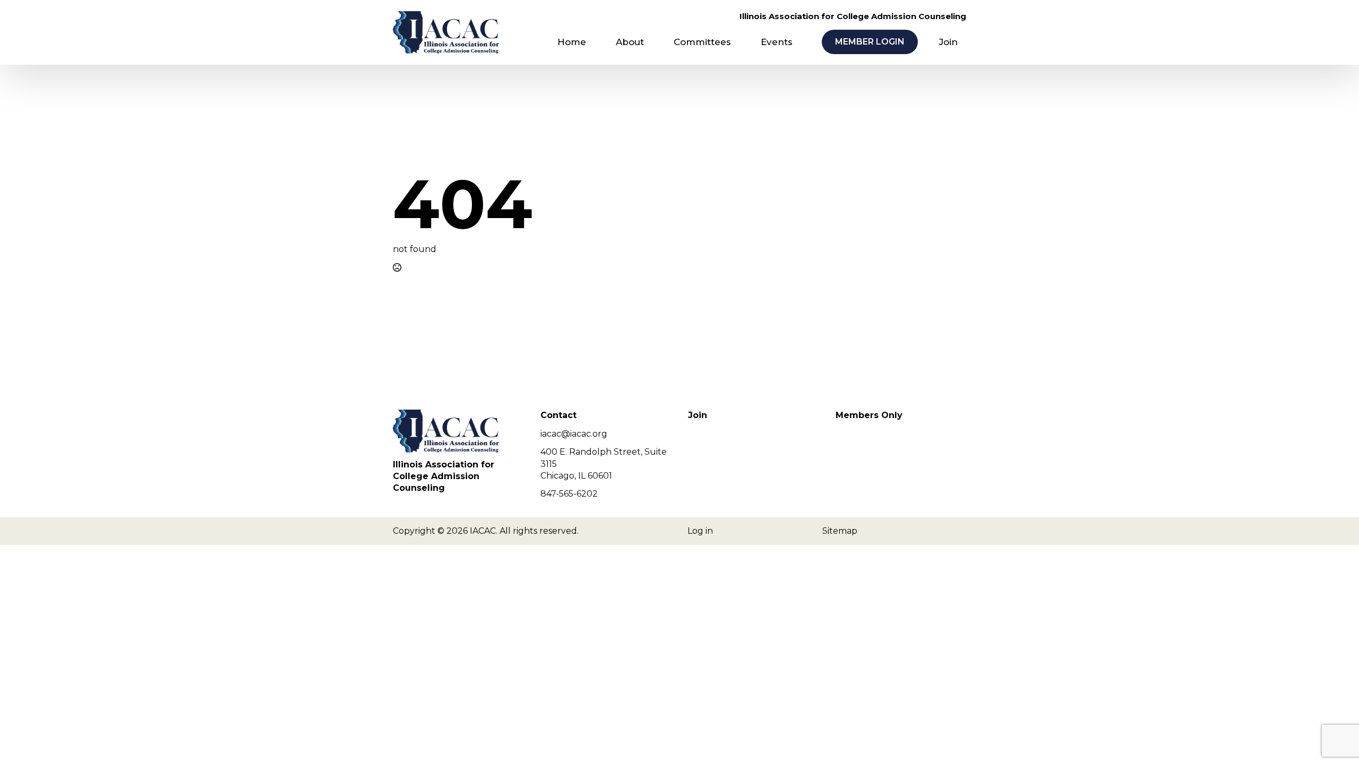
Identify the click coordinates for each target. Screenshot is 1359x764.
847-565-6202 (569, 494)
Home (571, 42)
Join (948, 42)
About (630, 42)
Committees (702, 42)
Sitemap (839, 531)
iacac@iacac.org (573, 434)
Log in (700, 531)
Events (777, 42)
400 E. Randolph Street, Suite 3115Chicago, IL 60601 (603, 464)
